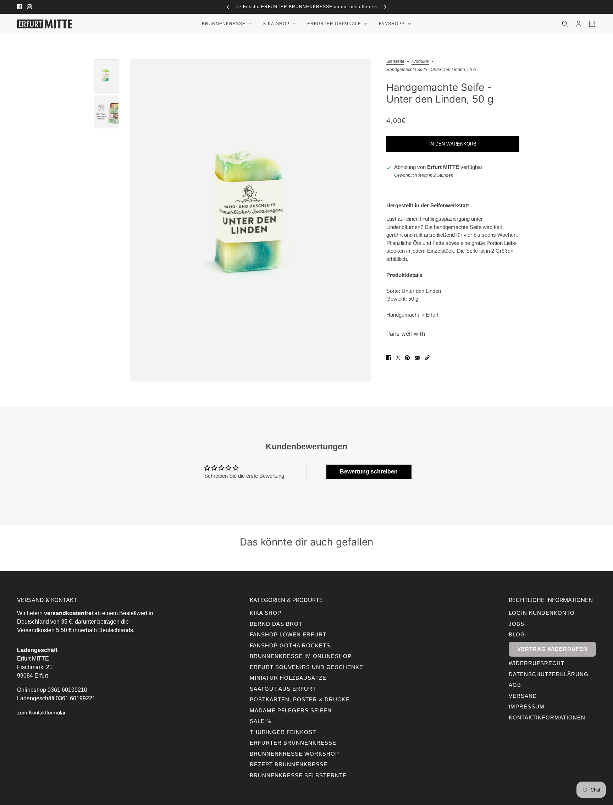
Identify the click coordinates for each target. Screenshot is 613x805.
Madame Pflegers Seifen (291, 710)
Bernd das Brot (276, 624)
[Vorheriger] (228, 6)
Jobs (516, 624)
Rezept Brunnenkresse (288, 764)
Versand (523, 696)
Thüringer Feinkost (283, 732)
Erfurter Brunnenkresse (293, 743)
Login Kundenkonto (542, 613)
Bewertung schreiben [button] (369, 472)
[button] (427, 358)
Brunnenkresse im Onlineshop (301, 656)
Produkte (420, 61)
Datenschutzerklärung (549, 674)
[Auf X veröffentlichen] (398, 358)
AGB (515, 685)
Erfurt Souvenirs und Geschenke (306, 667)
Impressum (527, 706)
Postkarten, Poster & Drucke (299, 699)
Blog (517, 634)
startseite (395, 61)
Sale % (260, 721)
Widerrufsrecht (536, 663)
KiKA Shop (265, 613)
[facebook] (19, 7)
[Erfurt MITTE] (44, 24)
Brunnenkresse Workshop (294, 754)
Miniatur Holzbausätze (288, 678)
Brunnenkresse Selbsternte (298, 775)
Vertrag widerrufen (552, 649)
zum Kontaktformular (41, 713)
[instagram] (29, 7)
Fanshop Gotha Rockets (290, 645)
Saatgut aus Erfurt (283, 689)
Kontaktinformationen (547, 717)
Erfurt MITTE (443, 167)
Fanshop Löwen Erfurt (288, 634)
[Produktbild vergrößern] (250, 220)
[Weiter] (385, 6)
